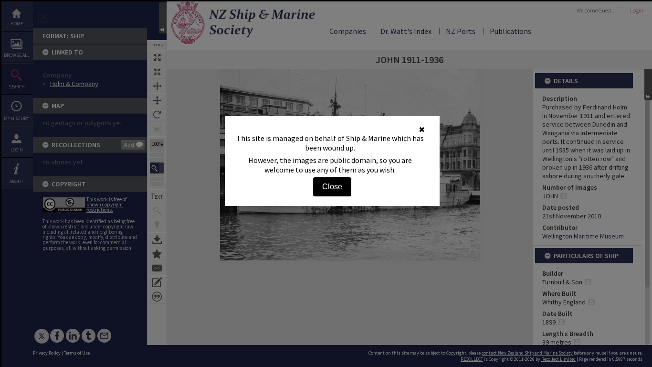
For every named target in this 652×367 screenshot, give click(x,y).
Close (332, 187)
